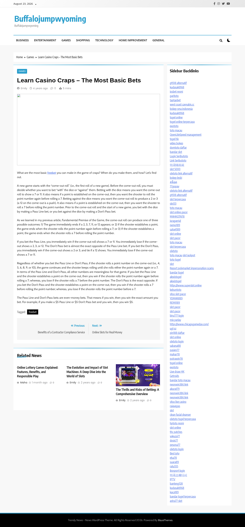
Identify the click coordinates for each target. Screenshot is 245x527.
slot (172, 264)
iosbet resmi (176, 91)
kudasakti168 (177, 87)
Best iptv (174, 453)
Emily (24, 88)
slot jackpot (189, 255)
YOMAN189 (176, 298)
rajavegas (175, 406)
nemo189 (175, 225)
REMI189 (175, 302)
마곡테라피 (177, 165)
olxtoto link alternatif (181, 173)
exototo (174, 126)
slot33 (173, 203)
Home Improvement (133, 40)
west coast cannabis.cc (182, 104)
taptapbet (175, 100)
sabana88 (175, 346)
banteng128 (176, 483)
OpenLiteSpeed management (185, 134)
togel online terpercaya (182, 121)
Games (66, 40)
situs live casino (178, 402)
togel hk (174, 139)
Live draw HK (177, 371)
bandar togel (177, 272)
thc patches (176, 432)
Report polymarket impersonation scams (192, 268)
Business (22, 40)
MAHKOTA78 (177, 216)
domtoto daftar (178, 147)
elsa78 (173, 458)
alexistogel (175, 277)
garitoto (174, 96)
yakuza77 (175, 436)
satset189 (175, 229)
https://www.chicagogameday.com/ (189, 324)
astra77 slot (176, 501)
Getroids (174, 376)
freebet (51, 172)
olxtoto (174, 251)
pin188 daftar (177, 333)
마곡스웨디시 (178, 475)
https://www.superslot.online (186, 285)
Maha (23, 382)
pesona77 (175, 445)
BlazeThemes (165, 520)
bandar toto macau (180, 380)
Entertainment (45, 40)
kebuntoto (175, 290)
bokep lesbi (176, 177)
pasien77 (174, 350)
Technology (104, 40)
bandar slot (176, 152)
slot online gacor (179, 212)
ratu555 (174, 466)
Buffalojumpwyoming (50, 18)
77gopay (174, 186)
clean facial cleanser (180, 414)
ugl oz (173, 328)
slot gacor (175, 238)
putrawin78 (176, 358)
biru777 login (177, 315)
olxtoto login (177, 341)
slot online (175, 233)
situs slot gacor (178, 294)
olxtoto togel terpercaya (183, 419)
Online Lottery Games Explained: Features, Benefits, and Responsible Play (37, 371)
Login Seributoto (179, 156)
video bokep (176, 143)
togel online (176, 117)
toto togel (175, 259)
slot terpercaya (178, 199)
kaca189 (174, 492)
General (158, 40)
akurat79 (175, 389)
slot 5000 (175, 169)
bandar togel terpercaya (183, 496)
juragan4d (175, 221)
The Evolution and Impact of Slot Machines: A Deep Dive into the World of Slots (87, 371)
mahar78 (175, 354)
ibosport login (177, 470)
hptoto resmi (177, 423)
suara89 (174, 462)
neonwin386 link (179, 384)
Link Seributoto (178, 160)
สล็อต (173, 182)
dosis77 (174, 440)
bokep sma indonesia (181, 109)
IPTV (172, 479)
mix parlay (175, 320)
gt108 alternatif (178, 83)
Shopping (83, 40)
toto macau (176, 130)
